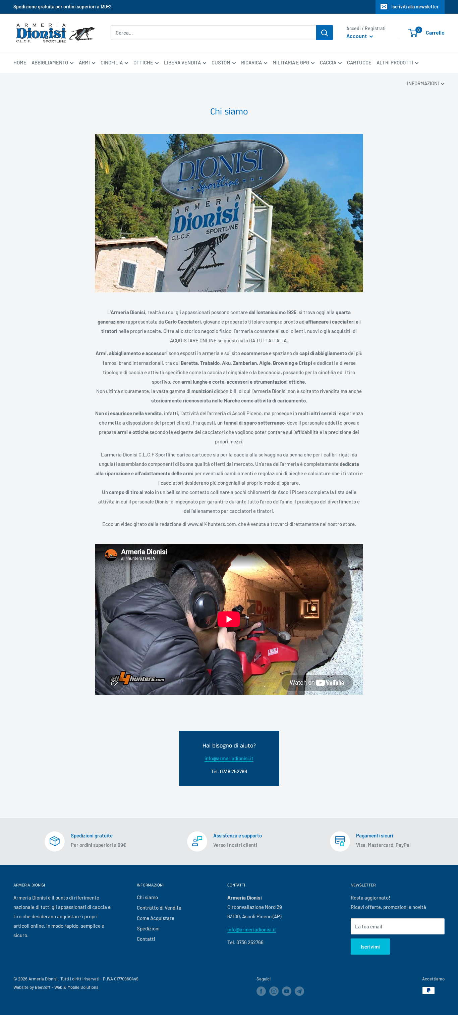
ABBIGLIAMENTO (50, 62)
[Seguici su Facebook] (261, 991)
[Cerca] (324, 32)
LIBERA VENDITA (182, 62)
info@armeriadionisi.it (229, 758)
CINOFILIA (112, 62)
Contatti (146, 939)
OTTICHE (143, 62)
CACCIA (328, 62)
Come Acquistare (155, 918)
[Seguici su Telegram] (299, 992)
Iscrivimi (370, 947)
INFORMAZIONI (423, 83)
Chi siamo (147, 897)
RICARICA (251, 62)
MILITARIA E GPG (291, 62)
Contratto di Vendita (159, 908)
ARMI (84, 62)
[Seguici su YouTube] (286, 991)
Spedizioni (148, 928)
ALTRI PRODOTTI (395, 62)
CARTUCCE (359, 62)
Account (357, 36)
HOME (19, 62)
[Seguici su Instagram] (274, 991)
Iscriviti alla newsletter (415, 6)
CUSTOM (221, 62)
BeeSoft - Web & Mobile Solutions (66, 987)
